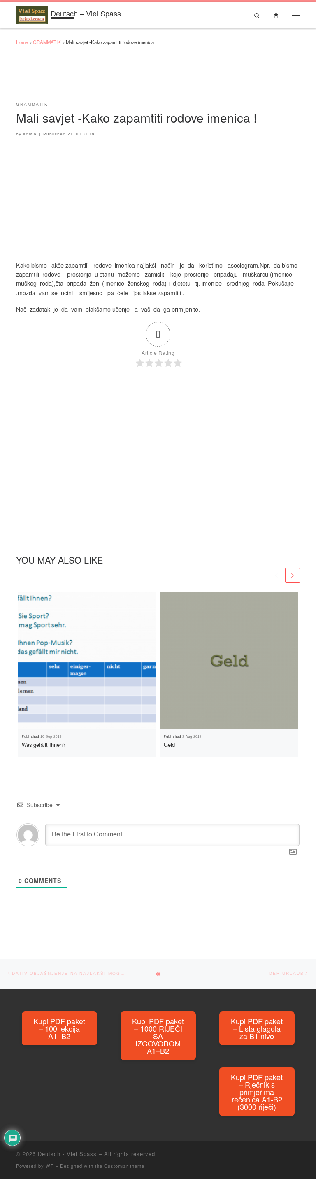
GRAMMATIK (47, 42)
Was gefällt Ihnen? (43, 744)
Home (22, 42)
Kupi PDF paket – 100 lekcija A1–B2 (59, 1028)
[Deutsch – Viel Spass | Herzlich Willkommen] (32, 13)
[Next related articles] (292, 575)
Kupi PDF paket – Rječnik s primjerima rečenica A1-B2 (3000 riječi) (257, 1092)
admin (30, 134)
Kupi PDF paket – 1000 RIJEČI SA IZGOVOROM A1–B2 (158, 1036)
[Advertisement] (166, 77)
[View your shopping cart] (276, 15)
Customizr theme (124, 1166)
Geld (169, 744)
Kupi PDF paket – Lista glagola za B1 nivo (257, 1028)
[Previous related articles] (276, 575)
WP (50, 1166)
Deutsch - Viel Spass (67, 1154)
